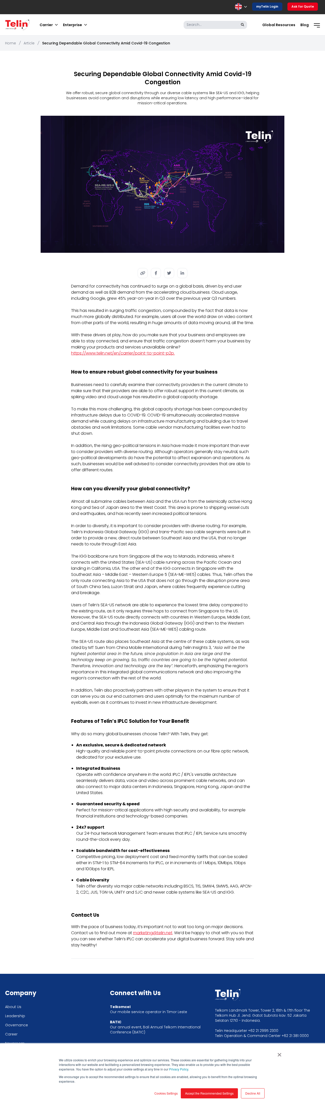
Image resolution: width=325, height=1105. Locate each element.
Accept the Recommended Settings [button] (209, 1093)
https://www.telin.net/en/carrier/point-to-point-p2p (122, 353)
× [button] (279, 1053)
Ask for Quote (302, 6)
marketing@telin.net (152, 933)
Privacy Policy (178, 1069)
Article (29, 43)
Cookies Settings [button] (166, 1093)
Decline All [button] (252, 1093)
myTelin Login (267, 6)
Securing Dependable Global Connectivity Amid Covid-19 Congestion (106, 43)
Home (10, 43)
